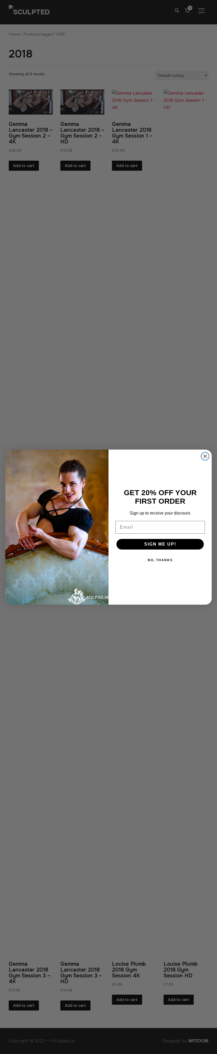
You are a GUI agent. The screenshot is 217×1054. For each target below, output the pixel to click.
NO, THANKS (160, 560)
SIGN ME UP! (160, 544)
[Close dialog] (205, 456)
